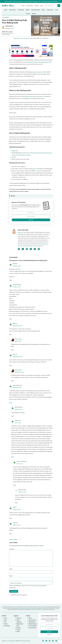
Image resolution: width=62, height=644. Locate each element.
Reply (10, 280)
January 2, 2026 (16, 266)
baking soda (33, 168)
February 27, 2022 (17, 387)
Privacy (30, 618)
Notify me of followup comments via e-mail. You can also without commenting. (28, 586)
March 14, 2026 (22, 491)
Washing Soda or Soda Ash (34, 72)
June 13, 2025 (20, 463)
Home (5, 618)
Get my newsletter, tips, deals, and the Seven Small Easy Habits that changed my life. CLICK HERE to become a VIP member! (31, 1)
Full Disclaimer (20, 608)
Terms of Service (14, 608)
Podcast (6, 623)
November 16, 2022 (17, 356)
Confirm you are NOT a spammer (18, 595)
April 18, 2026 (18, 341)
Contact (18, 631)
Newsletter (18, 618)
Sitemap (18, 629)
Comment (12, 549)
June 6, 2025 (18, 422)
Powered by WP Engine (26, 640)
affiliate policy (7, 34)
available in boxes (28, 96)
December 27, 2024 (17, 325)
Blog (22, 38)
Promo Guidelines (33, 625)
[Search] (58, 5)
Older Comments (13, 539)
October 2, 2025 (16, 286)
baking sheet (26, 153)
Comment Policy (39, 608)
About (5, 620)
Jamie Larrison (18, 339)
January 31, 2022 (17, 509)
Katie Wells (20, 232)
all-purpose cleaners (44, 62)
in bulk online (39, 96)
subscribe (40, 585)
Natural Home (6, 17)
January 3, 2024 (18, 409)
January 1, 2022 (16, 525)
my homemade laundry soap (30, 62)
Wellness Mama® (11, 640)
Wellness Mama (17, 38)
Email (11, 576)
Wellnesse (21, 234)
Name (11, 569)
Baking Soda (15, 150)
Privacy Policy (25, 608)
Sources (13, 195)
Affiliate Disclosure (31, 608)
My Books (18, 627)
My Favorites (7, 625)
